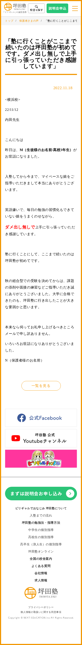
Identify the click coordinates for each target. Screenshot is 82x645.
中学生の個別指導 (41, 530)
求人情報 (41, 580)
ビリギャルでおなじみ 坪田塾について (41, 508)
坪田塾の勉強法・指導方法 (41, 522)
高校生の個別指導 (41, 537)
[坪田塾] (41, 598)
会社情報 (41, 573)
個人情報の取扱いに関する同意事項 (41, 612)
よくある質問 (41, 566)
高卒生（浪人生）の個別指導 (41, 544)
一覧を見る (41, 386)
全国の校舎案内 (41, 558)
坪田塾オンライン (41, 551)
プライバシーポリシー (41, 607)
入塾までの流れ (41, 515)
